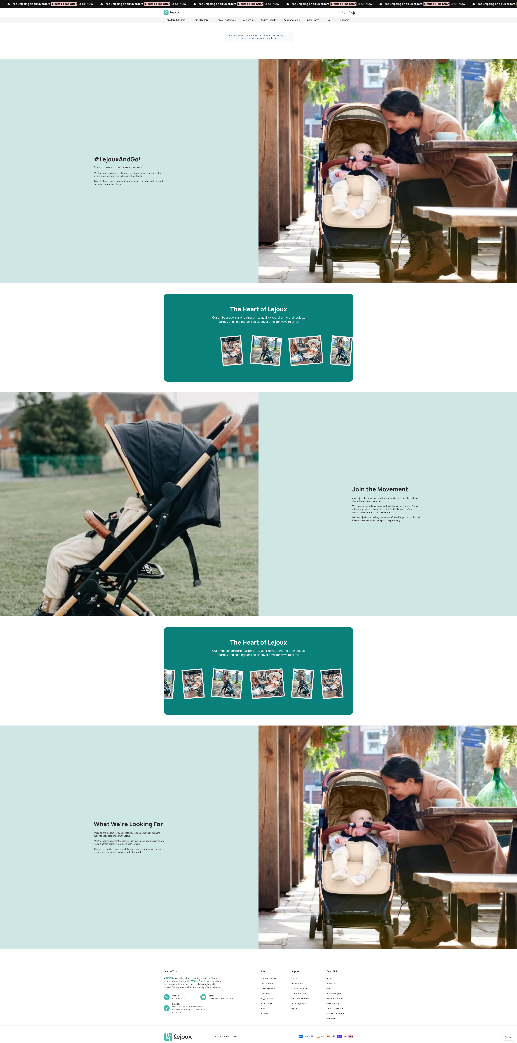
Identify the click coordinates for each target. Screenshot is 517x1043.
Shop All (264, 1013)
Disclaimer (331, 1018)
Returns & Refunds (300, 998)
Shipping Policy (298, 1003)
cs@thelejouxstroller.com (221, 998)
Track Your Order (299, 993)
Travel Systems (268, 988)
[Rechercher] (343, 12)
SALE (263, 1008)
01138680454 (178, 998)
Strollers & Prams (268, 978)
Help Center (297, 983)
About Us (330, 983)
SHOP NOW (51, 4)
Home (329, 978)
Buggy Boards (267, 998)
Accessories (266, 1003)
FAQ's (294, 978)
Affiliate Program (334, 993)
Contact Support (299, 988)
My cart (294, 1008)
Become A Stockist (335, 998)
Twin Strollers (267, 983)
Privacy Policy (332, 1003)
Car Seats (265, 993)
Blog (328, 988)
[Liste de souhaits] (348, 12)
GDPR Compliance (335, 1013)
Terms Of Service (334, 1008)
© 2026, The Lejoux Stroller (225, 1036)
